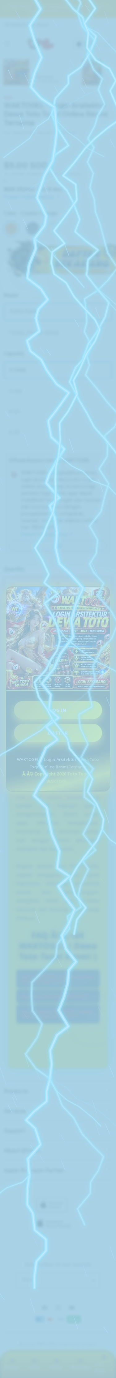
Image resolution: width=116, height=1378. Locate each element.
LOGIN (58, 710)
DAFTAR (58, 733)
